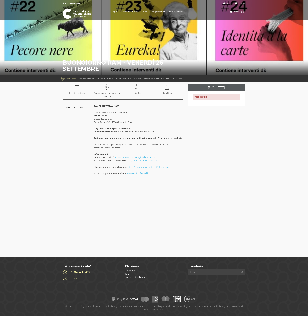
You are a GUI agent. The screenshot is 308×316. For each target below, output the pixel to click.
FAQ (127, 274)
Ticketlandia (176, 11)
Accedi (229, 3)
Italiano (241, 3)
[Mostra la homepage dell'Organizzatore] (83, 13)
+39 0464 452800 (80, 272)
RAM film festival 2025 (123, 78)
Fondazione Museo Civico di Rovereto (94, 78)
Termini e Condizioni (135, 277)
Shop (144, 11)
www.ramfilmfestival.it (137, 173)
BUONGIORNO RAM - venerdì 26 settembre (155, 78)
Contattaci (76, 278)
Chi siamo (130, 270)
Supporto (156, 11)
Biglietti (115, 11)
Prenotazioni (130, 11)
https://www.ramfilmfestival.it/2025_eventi (148, 167)
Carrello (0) (238, 11)
